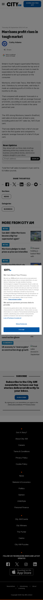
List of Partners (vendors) (12, 318)
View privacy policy (15, 299)
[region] (21, 300)
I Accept (21, 329)
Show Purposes (21, 324)
